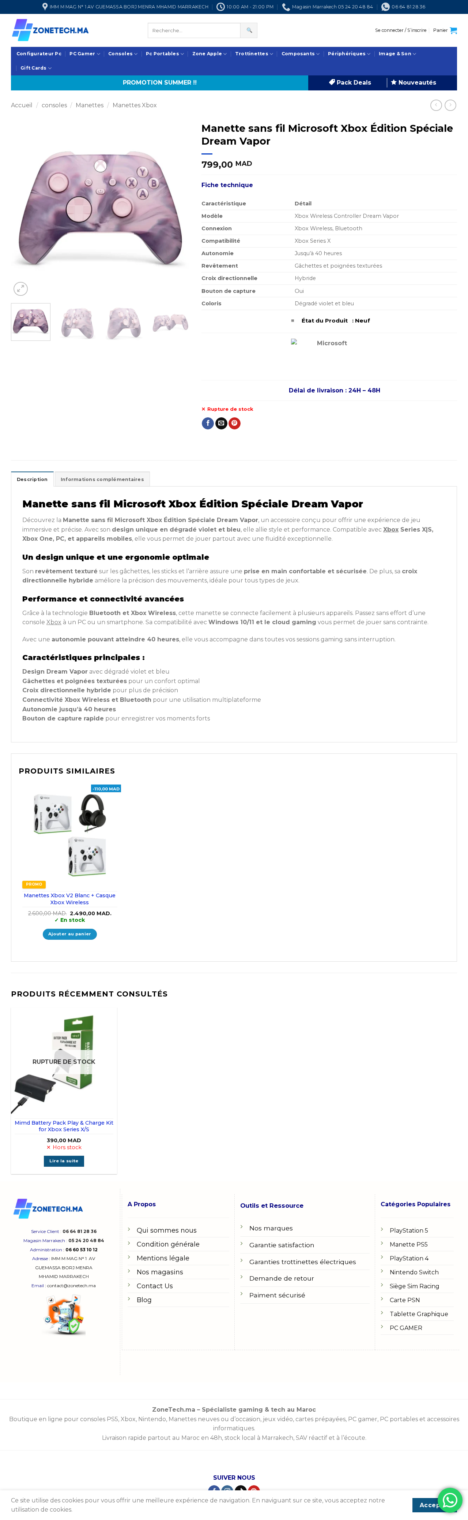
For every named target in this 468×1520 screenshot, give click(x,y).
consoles (54, 105)
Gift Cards (33, 68)
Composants (298, 53)
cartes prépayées (320, 1419)
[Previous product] (450, 105)
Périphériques (347, 53)
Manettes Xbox (135, 105)
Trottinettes (251, 53)
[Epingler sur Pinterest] (235, 423)
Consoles (120, 53)
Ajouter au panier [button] (69, 933)
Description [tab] (32, 479)
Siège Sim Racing (414, 1286)
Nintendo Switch (414, 1272)
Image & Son (395, 53)
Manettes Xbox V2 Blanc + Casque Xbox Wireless (70, 899)
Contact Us (155, 1286)
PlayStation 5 (409, 1230)
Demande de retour (281, 1278)
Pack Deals (353, 82)
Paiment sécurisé (277, 1295)
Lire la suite (64, 1160)
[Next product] (436, 105)
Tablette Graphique (419, 1314)
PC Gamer (82, 53)
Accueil (22, 105)
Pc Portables (162, 53)
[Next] (177, 208)
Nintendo (152, 1419)
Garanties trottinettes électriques (302, 1262)
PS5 (112, 1419)
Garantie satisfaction (281, 1245)
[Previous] (23, 208)
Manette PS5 (409, 1244)
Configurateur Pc (38, 53)
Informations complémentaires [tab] (102, 479)
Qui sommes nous (167, 1230)
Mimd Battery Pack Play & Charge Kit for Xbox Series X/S (64, 1126)
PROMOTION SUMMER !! (160, 82)
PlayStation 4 (409, 1258)
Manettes (89, 105)
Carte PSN (405, 1300)
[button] (401, 30)
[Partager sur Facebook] (208, 423)
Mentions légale (163, 1258)
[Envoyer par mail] (221, 423)
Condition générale (168, 1244)
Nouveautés (416, 82)
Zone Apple (207, 53)
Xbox (391, 529)
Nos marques (271, 1228)
